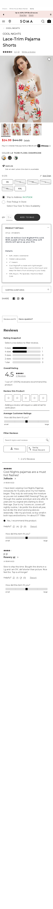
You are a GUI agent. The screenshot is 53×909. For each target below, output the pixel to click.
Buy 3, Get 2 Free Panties (26, 13)
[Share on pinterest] (22, 298)
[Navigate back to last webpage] (4, 28)
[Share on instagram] (18, 298)
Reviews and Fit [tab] (10, 319)
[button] (49, 20)
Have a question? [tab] (26, 319)
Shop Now (23, 15)
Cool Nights (13, 28)
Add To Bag (27, 217)
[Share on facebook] (14, 298)
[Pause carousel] (50, 14)
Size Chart (47, 176)
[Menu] (3, 21)
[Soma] (26, 21)
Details (27, 140)
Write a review (28, 52)
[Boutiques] (9, 21)
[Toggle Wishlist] (49, 59)
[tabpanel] (26, 461)
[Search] (43, 21)
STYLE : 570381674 (12, 233)
